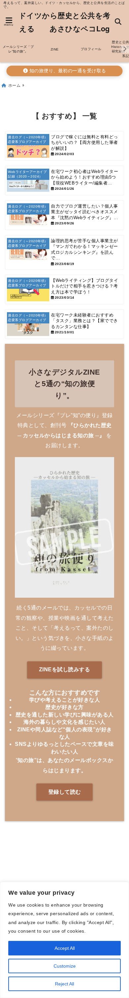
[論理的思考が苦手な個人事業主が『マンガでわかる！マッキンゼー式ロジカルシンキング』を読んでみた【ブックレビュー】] (64, 252)
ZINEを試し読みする (64, 669)
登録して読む (64, 792)
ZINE (55, 49)
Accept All (65, 948)
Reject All (64, 983)
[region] (64, 940)
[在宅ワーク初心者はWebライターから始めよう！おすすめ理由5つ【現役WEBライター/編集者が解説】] (64, 180)
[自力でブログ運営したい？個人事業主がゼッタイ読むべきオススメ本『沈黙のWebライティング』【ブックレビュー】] (64, 215)
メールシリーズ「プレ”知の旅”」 (18, 49)
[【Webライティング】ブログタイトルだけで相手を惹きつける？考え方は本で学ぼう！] (64, 289)
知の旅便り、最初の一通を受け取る (67, 70)
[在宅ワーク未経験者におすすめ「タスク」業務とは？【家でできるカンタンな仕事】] (64, 324)
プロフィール (91, 49)
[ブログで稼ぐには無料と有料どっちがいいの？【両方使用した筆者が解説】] (64, 145)
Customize (65, 966)
